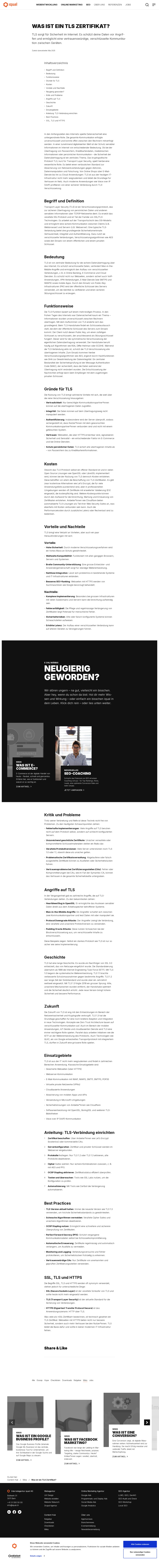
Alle (33, 1380)
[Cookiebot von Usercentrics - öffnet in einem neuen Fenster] (14, 1556)
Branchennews (87, 1522)
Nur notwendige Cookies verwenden (140, 1553)
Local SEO (122, 1506)
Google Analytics (88, 1506)
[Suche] (147, 5)
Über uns (99, 4)
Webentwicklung (46, 4)
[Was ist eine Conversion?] (128, 1427)
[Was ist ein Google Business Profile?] (31, 1430)
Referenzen (115, 4)
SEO (88, 4)
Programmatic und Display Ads (94, 1499)
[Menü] (154, 5)
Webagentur (49, 1491)
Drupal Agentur (50, 1506)
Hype (46, 1380)
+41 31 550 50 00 (15, 1502)
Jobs (128, 4)
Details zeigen (36, 1556)
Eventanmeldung (88, 1526)
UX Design (48, 1495)
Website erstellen (51, 1499)
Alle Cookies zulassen (140, 1544)
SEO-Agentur (124, 1491)
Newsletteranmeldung (90, 1529)
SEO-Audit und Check (127, 1499)
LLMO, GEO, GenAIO (127, 1495)
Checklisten (55, 1380)
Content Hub (50, 1515)
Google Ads (86, 1495)
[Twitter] (19, 1512)
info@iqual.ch (13, 1505)
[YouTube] (25, 1512)
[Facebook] (14, 1512)
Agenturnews (86, 1519)
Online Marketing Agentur (92, 1491)
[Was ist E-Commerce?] (31, 757)
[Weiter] (147, 1422)
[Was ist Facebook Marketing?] (79, 1434)
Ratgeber (77, 1380)
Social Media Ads (88, 1502)
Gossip (40, 1380)
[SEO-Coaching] (79, 760)
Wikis (85, 1380)
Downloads (67, 1380)
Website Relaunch (51, 1502)
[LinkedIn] (9, 1512)
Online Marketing (72, 4)
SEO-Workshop (124, 1502)
